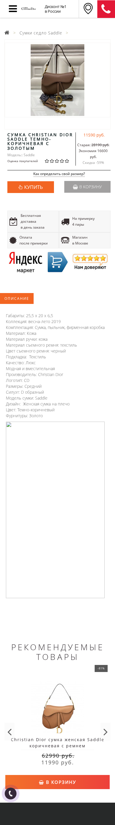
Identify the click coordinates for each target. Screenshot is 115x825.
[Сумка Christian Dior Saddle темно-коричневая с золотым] (57, 80)
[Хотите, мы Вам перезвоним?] (10, 793)
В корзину (90, 186)
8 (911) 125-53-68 (106, 9)
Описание (16, 298)
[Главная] (7, 33)
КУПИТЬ (33, 187)
